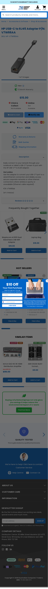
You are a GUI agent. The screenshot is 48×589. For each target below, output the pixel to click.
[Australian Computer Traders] (24, 8)
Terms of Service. (40, 306)
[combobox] (24, 15)
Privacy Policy (32, 306)
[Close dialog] (46, 280)
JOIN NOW (12, 305)
